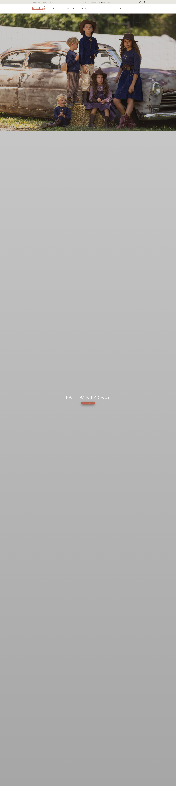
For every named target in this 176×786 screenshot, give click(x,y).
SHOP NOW (102, 1)
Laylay (45, 2)
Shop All (88, 403)
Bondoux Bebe (36, 2)
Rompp (52, 2)
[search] (144, 9)
